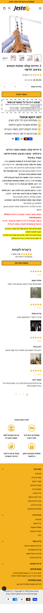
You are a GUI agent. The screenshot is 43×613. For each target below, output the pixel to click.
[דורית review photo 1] (35, 325)
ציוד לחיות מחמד (34, 497)
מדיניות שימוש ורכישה (32, 545)
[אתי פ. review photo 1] (35, 292)
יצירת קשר (37, 523)
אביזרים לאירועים (34, 501)
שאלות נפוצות (36, 527)
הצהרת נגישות (35, 531)
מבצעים (38, 473)
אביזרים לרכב (36, 505)
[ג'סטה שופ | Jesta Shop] (21, 8)
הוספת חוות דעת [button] (21, 263)
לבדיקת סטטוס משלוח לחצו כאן (29, 584)
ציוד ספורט (37, 493)
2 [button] (23, 394)
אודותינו (38, 519)
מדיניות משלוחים (34, 549)
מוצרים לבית (36, 477)
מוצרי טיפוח (36, 481)
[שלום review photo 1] (35, 358)
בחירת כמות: (36, 86)
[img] (35, 271)
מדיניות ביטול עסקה (33, 553)
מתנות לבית (36, 489)
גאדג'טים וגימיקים (34, 509)
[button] (4, 8)
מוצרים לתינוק (36, 485)
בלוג (39, 535)
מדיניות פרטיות (35, 557)
